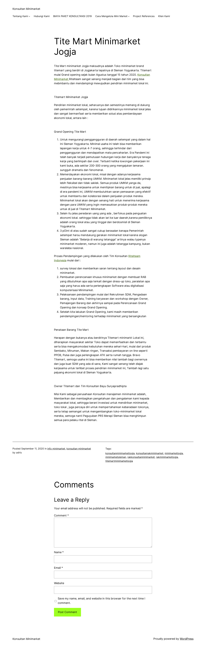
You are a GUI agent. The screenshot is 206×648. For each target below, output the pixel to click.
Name (59, 552)
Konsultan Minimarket (26, 8)
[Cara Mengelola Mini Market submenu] (129, 16)
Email (58, 567)
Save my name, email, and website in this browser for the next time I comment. (101, 600)
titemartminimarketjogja (119, 460)
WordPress (186, 638)
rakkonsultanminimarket (141, 457)
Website (59, 583)
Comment (61, 515)
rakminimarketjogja (167, 457)
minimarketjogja (174, 453)
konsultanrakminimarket (149, 453)
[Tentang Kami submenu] (29, 16)
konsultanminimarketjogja (120, 453)
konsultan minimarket (79, 448)
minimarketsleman (115, 457)
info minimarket (56, 448)
